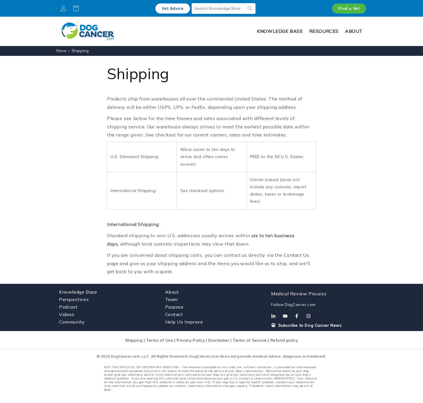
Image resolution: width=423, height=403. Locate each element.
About (172, 292)
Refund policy (284, 340)
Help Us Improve (184, 322)
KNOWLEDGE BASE (280, 31)
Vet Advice (173, 8)
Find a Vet (349, 8)
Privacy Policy (191, 340)
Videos (67, 314)
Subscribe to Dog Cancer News (309, 325)
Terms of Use (159, 340)
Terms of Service (250, 340)
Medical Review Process (298, 293)
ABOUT (354, 31)
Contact (174, 314)
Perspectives (74, 299)
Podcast (68, 307)
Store (61, 50)
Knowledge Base (78, 292)
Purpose (174, 307)
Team (171, 299)
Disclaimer (218, 340)
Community (72, 322)
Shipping (134, 340)
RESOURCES (324, 31)
